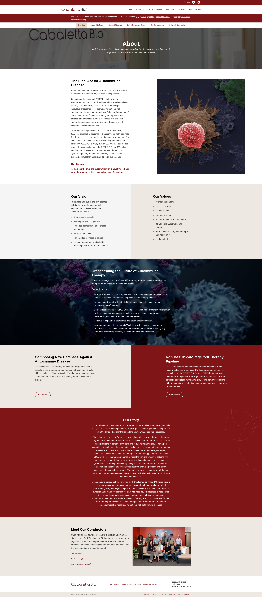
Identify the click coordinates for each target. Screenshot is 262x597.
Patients (158, 9)
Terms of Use (155, 594)
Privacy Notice (172, 594)
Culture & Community (177, 25)
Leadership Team (96, 25)
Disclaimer (146, 594)
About (129, 9)
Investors (182, 9)
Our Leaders (75, 553)
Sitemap (163, 594)
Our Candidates (174, 395)
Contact (187, 2)
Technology (139, 9)
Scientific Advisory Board (136, 25)
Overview (81, 25)
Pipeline (149, 9)
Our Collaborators (157, 25)
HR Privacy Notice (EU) (184, 594)
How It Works (42, 395)
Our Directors (75, 559)
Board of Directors (115, 25)
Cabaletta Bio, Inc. (81, 594)
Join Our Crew (195, 9)
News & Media (170, 9)
